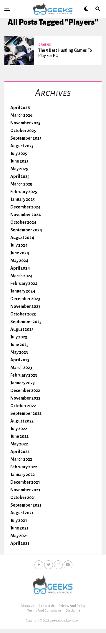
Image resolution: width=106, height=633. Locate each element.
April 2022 (19, 451)
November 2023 (25, 306)
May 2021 (19, 535)
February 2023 (23, 375)
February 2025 (23, 191)
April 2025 (19, 176)
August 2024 (22, 237)
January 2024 (22, 291)
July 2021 (18, 520)
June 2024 (19, 252)
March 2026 (21, 115)
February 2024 (24, 283)
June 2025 (19, 161)
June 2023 (19, 344)
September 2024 (26, 230)
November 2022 (25, 398)
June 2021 (19, 528)
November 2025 (25, 123)
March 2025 (21, 184)
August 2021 (22, 512)
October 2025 (23, 130)
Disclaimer (73, 610)
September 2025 (26, 138)
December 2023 (25, 298)
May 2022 (19, 444)
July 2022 (18, 428)
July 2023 (18, 337)
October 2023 (23, 314)
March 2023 (21, 367)
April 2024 (20, 268)
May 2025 (19, 168)
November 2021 (25, 489)
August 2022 (22, 421)
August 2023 (22, 329)
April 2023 (19, 360)
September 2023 (26, 321)
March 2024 (21, 275)
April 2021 (19, 543)
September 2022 (26, 413)
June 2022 (19, 436)
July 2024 (19, 245)
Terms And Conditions (44, 610)
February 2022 (23, 467)
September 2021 (26, 505)
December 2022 (25, 390)
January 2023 (22, 382)
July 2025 (18, 153)
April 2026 (20, 107)
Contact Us (46, 605)
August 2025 (22, 145)
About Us (27, 605)
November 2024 (25, 214)
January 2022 (22, 474)
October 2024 (23, 222)
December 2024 (25, 207)
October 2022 (23, 405)
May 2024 (19, 260)
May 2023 (19, 352)
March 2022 (21, 459)
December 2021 (25, 482)
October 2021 (23, 497)
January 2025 (22, 199)
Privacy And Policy (72, 605)
